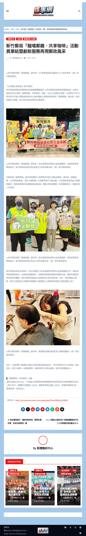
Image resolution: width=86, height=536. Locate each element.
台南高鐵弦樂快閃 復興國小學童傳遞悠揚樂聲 (68, 491)
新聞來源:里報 (14, 474)
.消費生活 (10, 39)
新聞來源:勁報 (66, 474)
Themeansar (21, 533)
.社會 (19, 39)
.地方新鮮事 (65, 470)
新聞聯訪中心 (18, 58)
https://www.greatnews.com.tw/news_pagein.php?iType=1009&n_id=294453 (41, 400)
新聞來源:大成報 (29, 39)
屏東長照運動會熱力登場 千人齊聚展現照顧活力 (42, 493)
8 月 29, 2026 (13, 501)
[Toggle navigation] (7, 11)
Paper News (8, 533)
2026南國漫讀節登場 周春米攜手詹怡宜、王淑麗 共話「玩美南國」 (17, 494)
